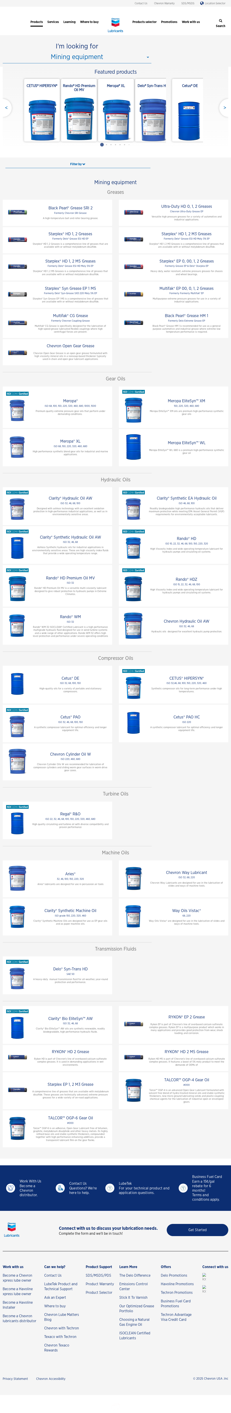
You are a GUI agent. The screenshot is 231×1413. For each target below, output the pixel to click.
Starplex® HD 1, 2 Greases (70, 234)
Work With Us (30, 1181)
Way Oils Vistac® (186, 911)
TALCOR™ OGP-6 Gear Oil (70, 1118)
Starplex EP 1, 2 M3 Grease (70, 1085)
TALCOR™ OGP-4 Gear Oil (186, 1080)
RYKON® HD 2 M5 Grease (186, 1052)
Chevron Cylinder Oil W (70, 754)
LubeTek (125, 1183)
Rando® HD (186, 539)
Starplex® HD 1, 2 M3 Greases (187, 234)
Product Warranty (100, 1284)
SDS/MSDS (187, 3)
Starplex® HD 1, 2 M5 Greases (70, 261)
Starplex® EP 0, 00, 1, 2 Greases (186, 261)
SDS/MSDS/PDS (98, 1275)
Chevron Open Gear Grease (70, 346)
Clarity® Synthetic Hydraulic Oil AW (70, 537)
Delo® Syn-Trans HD (70, 969)
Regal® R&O (70, 814)
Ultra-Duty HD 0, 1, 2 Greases (186, 207)
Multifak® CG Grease (70, 316)
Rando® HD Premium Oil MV (70, 578)
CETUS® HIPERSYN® (186, 679)
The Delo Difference (134, 1275)
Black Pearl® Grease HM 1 (186, 316)
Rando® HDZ (186, 580)
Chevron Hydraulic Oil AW (186, 622)
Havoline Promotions (177, 1284)
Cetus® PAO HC (186, 717)
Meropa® (70, 401)
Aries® (70, 874)
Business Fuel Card (207, 1177)
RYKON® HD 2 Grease (70, 1052)
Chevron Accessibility (50, 1379)
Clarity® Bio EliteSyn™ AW (70, 1019)
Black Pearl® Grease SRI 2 (70, 208)
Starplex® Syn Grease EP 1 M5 (70, 289)
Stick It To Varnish (133, 1297)
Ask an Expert (55, 1297)
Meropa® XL (70, 441)
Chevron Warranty (164, 3)
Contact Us (141, 3)
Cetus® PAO (70, 717)
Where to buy (55, 1306)
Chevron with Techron (61, 1328)
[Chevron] (115, 32)
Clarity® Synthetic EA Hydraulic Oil (187, 498)
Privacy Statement (15, 1379)
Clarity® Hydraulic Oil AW (70, 498)
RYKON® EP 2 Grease (187, 1017)
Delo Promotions (174, 1275)
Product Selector (99, 1292)
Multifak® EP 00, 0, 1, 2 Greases (186, 289)
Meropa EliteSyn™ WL (187, 443)
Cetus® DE (70, 679)
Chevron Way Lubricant (186, 873)
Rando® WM (70, 617)
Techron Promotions (177, 1292)
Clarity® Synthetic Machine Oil (70, 911)
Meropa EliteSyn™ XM (186, 401)
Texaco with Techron (60, 1337)
